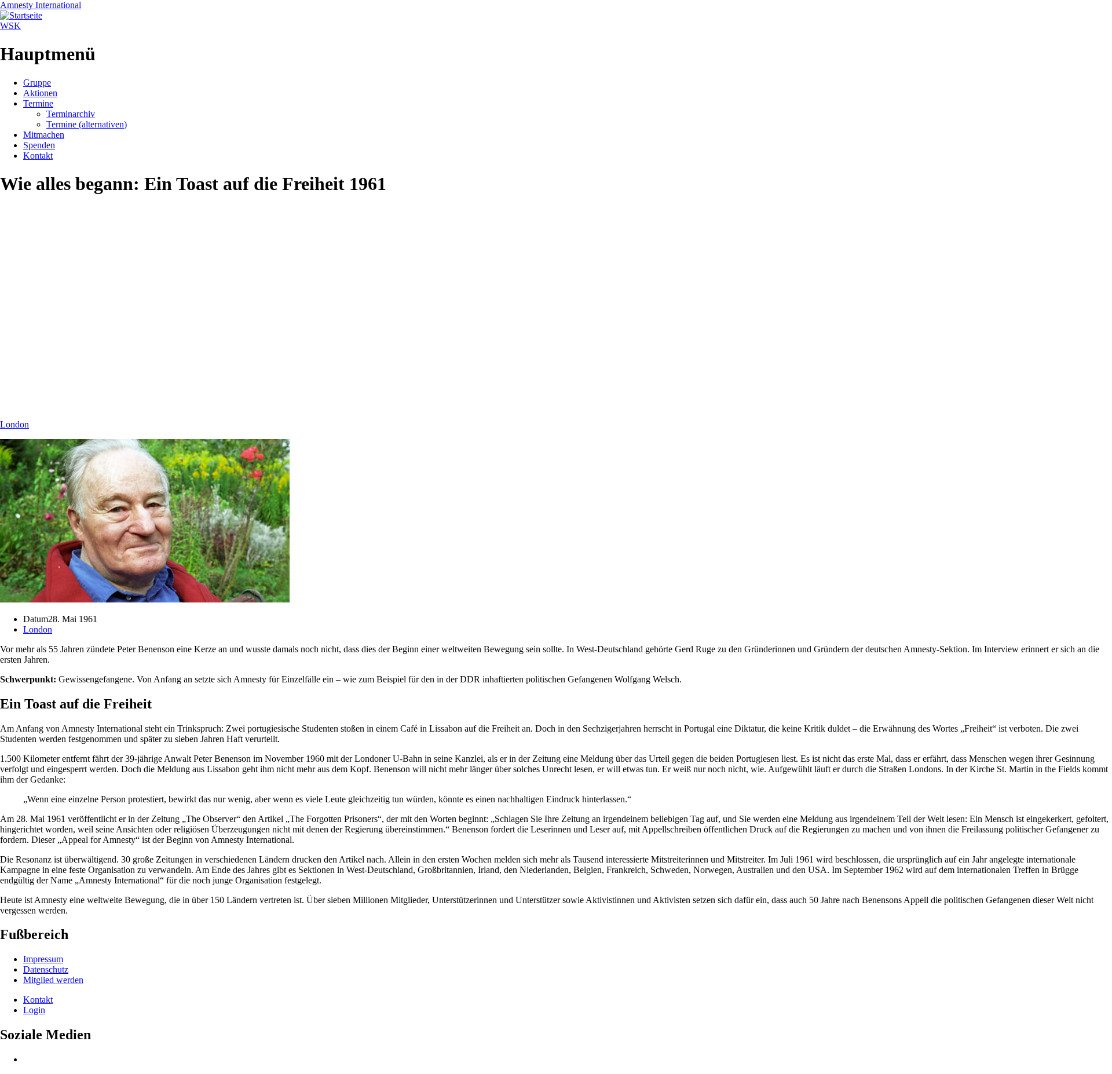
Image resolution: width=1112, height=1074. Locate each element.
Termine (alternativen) (86, 124)
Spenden (39, 145)
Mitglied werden (53, 980)
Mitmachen (43, 135)
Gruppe (37, 82)
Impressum (43, 959)
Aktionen (40, 93)
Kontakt (38, 155)
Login (34, 1010)
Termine (38, 103)
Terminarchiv (70, 114)
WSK (10, 26)
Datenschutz (45, 969)
